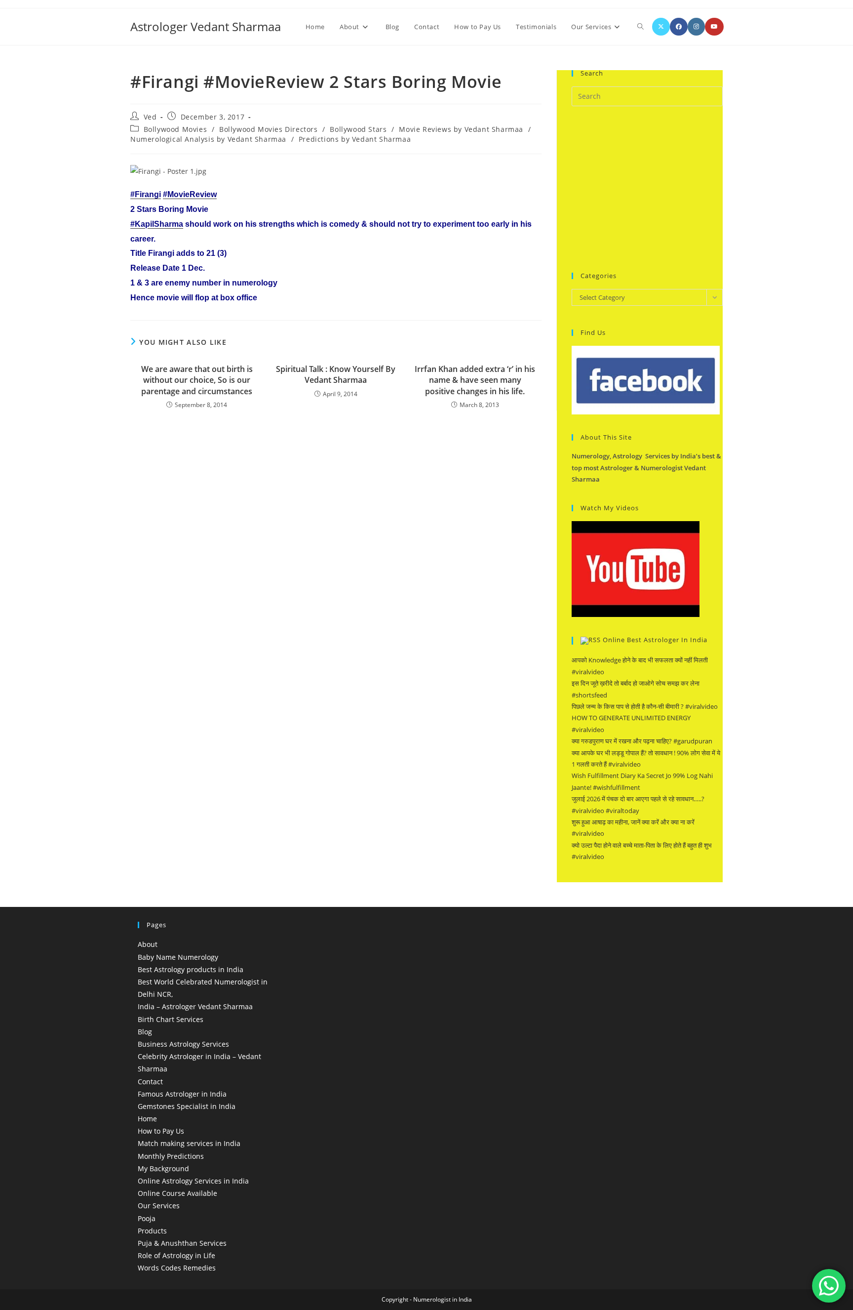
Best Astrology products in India (190, 969)
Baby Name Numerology (178, 957)
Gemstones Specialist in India (186, 1106)
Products (152, 1230)
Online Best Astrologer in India (655, 640)
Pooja (146, 1218)
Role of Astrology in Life (176, 1255)
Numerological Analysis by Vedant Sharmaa (208, 139)
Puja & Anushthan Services (182, 1243)
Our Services (159, 1205)
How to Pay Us (161, 1131)
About (147, 944)
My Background (163, 1168)
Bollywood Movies (175, 129)
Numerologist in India (442, 1299)
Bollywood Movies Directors (268, 129)
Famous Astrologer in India (182, 1094)
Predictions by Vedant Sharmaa (355, 139)
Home (147, 1118)
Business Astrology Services (183, 1044)
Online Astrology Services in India (193, 1181)
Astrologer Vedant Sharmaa (205, 26)
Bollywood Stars (358, 129)
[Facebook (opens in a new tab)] (679, 27)
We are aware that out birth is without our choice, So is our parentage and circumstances (197, 380)
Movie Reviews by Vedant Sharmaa (461, 129)
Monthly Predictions (171, 1156)
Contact (150, 1081)
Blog (145, 1031)
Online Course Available (177, 1193)
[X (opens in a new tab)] (661, 27)
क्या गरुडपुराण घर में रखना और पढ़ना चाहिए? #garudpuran (642, 741)
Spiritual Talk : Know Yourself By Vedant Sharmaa (335, 374)
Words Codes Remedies (177, 1267)
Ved (150, 117)
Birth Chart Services (170, 1019)
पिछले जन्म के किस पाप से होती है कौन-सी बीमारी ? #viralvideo (645, 706)
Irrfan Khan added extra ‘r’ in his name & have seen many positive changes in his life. (475, 380)
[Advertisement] (646, 187)
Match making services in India (189, 1143)
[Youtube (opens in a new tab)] (714, 27)
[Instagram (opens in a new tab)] (696, 27)
